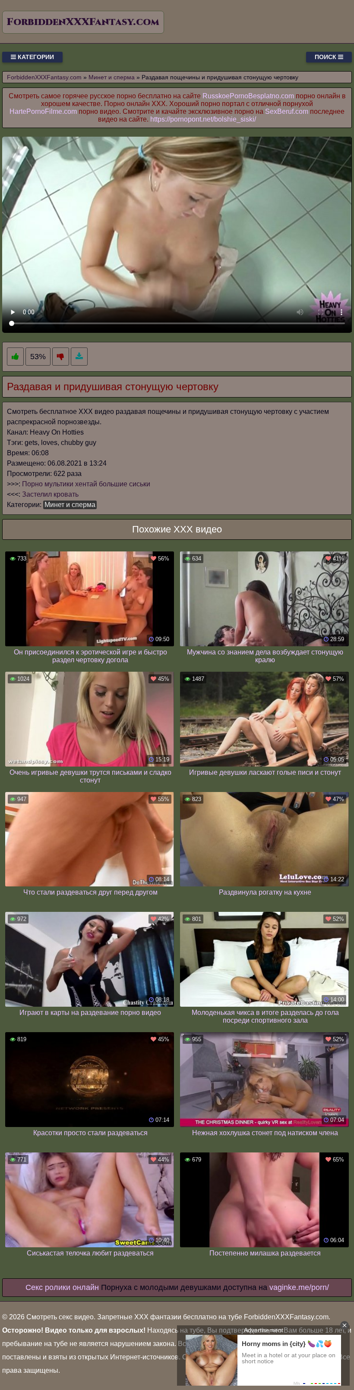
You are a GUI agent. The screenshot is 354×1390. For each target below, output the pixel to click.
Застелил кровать (50, 494)
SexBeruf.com (286, 111)
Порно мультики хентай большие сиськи (86, 484)
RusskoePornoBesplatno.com (248, 96)
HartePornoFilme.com (43, 111)
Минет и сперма (69, 504)
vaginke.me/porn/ (299, 1287)
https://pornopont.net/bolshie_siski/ (203, 119)
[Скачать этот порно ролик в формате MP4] (79, 356)
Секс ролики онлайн (62, 1287)
